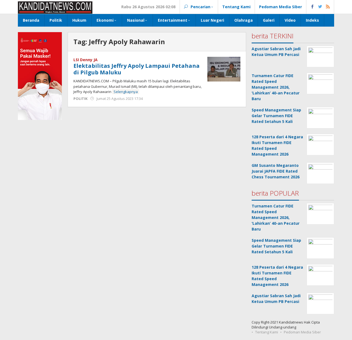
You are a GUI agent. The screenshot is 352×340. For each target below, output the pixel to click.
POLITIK (80, 98)
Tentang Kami (266, 332)
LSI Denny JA (85, 59)
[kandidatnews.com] (55, 7)
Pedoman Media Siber (302, 332)
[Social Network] (320, 7)
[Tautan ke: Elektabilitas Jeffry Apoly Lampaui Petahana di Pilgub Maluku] (223, 68)
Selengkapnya (126, 91)
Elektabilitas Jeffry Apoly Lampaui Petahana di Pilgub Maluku (136, 69)
